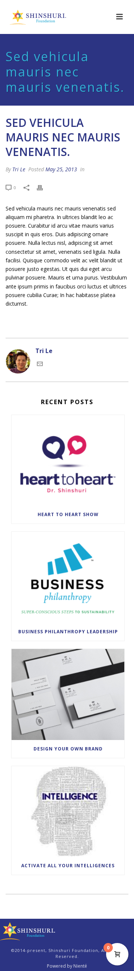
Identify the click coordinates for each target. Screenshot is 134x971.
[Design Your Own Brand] (68, 694)
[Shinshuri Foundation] (28, 931)
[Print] (43, 187)
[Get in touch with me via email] (40, 364)
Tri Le (18, 169)
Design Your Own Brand (68, 749)
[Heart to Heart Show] (68, 460)
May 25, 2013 (61, 169)
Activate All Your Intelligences (68, 865)
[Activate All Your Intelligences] (68, 811)
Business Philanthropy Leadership (68, 631)
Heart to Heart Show (68, 514)
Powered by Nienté (67, 966)
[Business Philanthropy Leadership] (68, 577)
